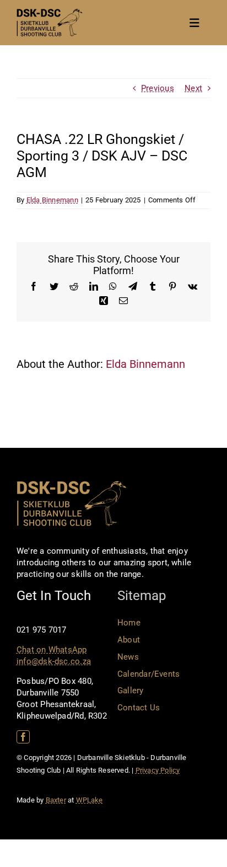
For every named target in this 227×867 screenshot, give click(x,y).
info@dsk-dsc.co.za (54, 661)
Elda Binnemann (52, 200)
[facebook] (23, 736)
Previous (157, 88)
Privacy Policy (158, 770)
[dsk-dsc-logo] (50, 13)
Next (193, 88)
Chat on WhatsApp (52, 650)
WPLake (89, 800)
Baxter (56, 800)
